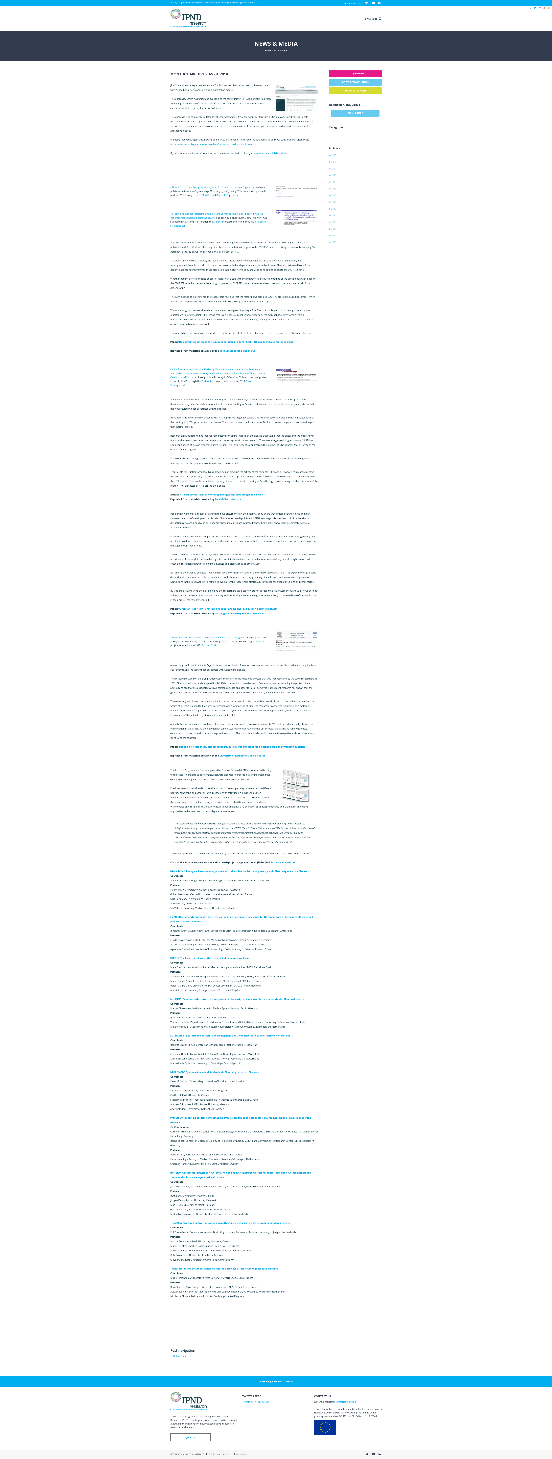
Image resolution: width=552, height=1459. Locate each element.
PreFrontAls (207, 381)
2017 (244, 98)
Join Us (190, 1437)
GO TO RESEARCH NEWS (355, 82)
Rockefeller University (228, 499)
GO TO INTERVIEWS (355, 90)
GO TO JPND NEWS (355, 73)
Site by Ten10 (240, 1454)
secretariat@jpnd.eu (352, 3)
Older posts (178, 1356)
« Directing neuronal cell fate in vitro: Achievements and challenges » (207, 637)
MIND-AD (218, 221)
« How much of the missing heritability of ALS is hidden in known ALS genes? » (212, 187)
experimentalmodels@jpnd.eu (270, 153)
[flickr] (539, 9)
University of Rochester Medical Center (242, 755)
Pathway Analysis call (283, 862)
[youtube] (544, 9)
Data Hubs (371, 18)
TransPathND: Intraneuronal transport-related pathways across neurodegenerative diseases (224, 1268)
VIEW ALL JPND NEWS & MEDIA (276, 1381)
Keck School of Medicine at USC (238, 350)
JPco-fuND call (208, 645)
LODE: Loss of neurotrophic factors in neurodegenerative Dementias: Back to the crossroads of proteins (230, 1035)
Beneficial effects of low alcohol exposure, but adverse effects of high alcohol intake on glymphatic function (242, 746)
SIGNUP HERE (355, 113)
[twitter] (535, 9)
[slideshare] (530, 9)
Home (268, 50)
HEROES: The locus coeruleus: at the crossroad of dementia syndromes (210, 958)
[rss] (549, 9)
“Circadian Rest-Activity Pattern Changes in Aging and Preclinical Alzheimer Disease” (227, 608)
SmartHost (229, 1454)
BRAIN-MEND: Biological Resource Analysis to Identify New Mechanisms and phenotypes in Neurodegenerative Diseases (239, 871)
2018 (276, 50)
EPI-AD (262, 641)
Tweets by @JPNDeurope (256, 1401)
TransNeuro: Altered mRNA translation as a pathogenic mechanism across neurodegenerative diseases (230, 1223)
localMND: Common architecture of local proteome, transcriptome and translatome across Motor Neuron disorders (237, 999)
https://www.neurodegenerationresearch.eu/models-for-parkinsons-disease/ (211, 144)
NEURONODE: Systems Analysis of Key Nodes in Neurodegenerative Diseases (214, 1072)
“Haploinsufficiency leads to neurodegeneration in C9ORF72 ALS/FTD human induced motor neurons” (236, 341)
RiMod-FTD (222, 195)
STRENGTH (205, 195)
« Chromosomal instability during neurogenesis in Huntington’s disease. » (222, 494)
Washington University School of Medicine (239, 613)
